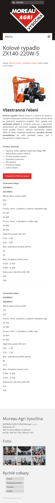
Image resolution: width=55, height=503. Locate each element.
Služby (10, 491)
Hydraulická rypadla (29, 63)
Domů (9, 479)
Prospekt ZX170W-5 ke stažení (17, 176)
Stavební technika (15, 63)
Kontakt (10, 487)
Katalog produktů (14, 483)
